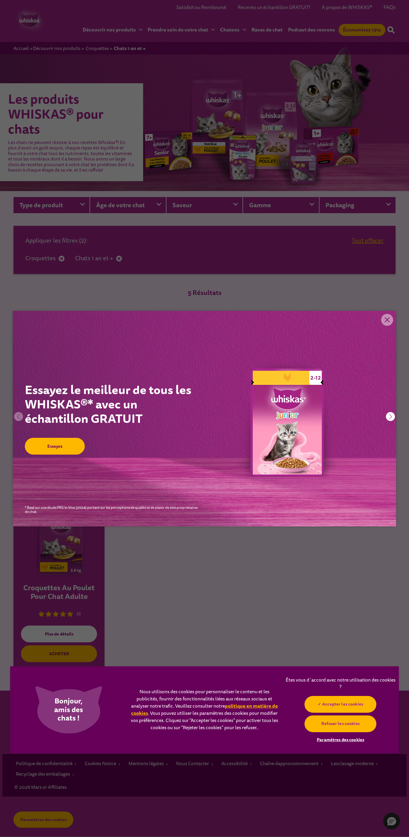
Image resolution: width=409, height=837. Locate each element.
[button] (390, 416)
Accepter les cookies (342, 704)
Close (387, 320)
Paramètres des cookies (340, 740)
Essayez (54, 446)
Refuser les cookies (340, 723)
